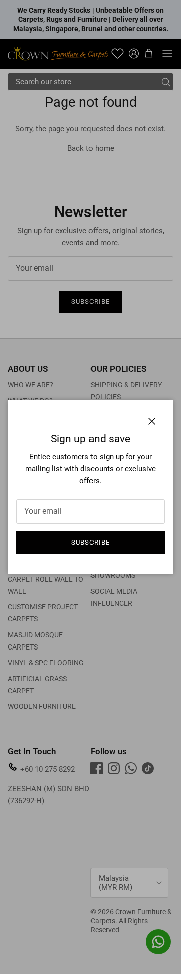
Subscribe (90, 542)
